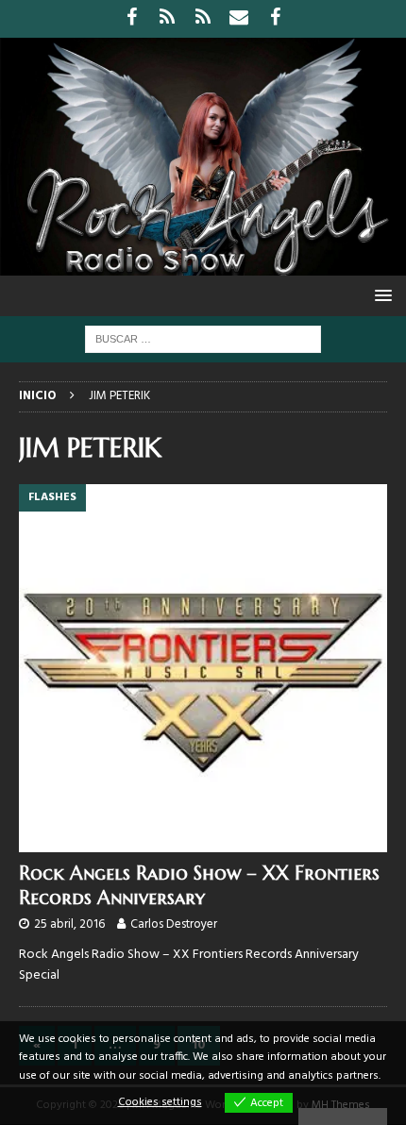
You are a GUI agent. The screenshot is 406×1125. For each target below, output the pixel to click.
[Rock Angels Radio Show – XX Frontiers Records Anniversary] (203, 668)
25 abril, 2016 (69, 924)
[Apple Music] (203, 19)
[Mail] (239, 19)
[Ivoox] (167, 19)
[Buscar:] (203, 339)
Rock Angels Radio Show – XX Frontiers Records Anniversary (199, 886)
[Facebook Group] (275, 19)
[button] (380, 295)
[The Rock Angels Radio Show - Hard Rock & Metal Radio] (203, 265)
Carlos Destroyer (173, 924)
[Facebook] (131, 19)
